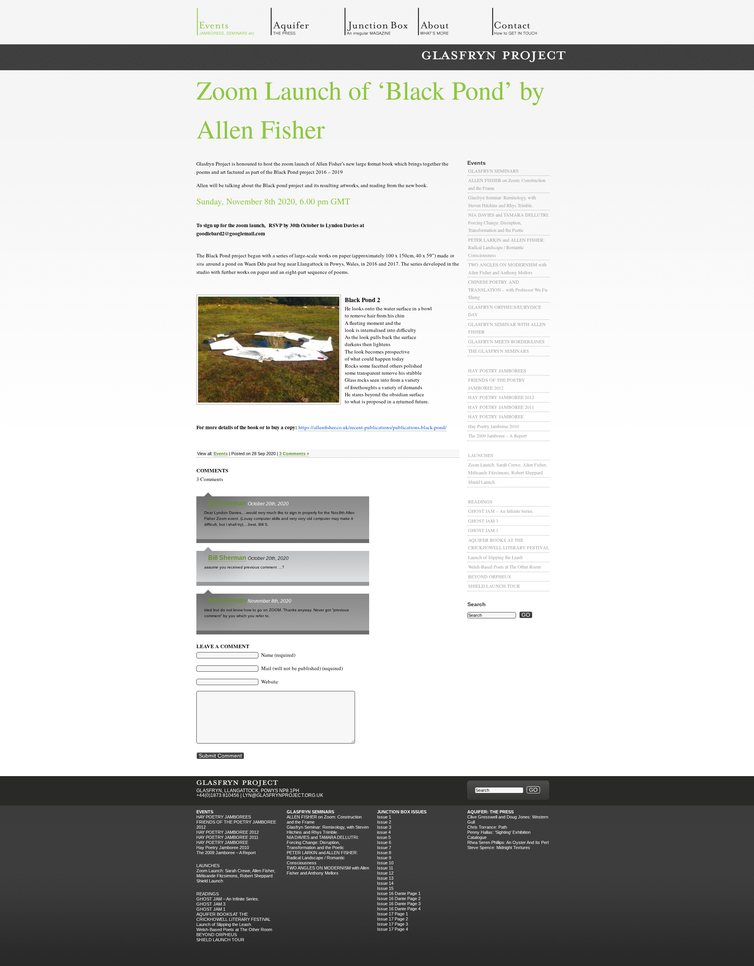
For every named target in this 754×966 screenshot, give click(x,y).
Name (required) (278, 654)
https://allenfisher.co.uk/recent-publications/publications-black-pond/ (372, 427)
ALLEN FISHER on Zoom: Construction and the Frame (506, 184)
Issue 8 (384, 852)
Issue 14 (385, 883)
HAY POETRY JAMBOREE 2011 (501, 407)
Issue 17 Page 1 (392, 913)
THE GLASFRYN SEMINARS (498, 351)
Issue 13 (385, 878)
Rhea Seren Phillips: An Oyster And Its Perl (508, 842)
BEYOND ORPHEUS (489, 576)
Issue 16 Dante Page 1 (399, 893)
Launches (480, 455)
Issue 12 (385, 873)
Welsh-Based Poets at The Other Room (504, 566)
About (455, 23)
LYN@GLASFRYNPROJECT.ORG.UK (283, 795)
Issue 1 (384, 817)
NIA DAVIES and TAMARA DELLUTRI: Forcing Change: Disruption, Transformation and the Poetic (508, 222)
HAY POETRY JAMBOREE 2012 (501, 397)
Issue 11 (385, 868)
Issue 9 (384, 857)
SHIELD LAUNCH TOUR (494, 586)
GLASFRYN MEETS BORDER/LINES (506, 341)
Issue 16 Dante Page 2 (399, 898)
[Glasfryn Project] (494, 56)
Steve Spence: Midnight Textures (498, 847)
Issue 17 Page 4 (392, 929)
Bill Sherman (227, 503)
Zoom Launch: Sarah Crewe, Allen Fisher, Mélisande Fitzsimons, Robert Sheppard (507, 468)
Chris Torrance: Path (487, 827)
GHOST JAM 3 (483, 521)
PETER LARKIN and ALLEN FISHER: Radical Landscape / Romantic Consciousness (506, 247)
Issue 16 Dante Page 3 (399, 903)
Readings (480, 501)
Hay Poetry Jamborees (497, 370)
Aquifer (307, 23)
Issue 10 (385, 862)
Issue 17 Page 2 (392, 919)
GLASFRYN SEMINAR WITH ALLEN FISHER (507, 328)
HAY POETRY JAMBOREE (495, 416)
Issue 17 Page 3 (392, 924)
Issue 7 (384, 847)
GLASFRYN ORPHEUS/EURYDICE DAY (504, 311)
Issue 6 (384, 842)
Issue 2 (384, 822)
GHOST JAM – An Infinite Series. (501, 511)
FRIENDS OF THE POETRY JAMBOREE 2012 (496, 384)
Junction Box (381, 23)
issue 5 (384, 837)
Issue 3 (384, 827)
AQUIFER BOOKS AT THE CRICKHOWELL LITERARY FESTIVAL (508, 544)
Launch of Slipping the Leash (495, 557)
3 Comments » (294, 453)
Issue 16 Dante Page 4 (399, 908)
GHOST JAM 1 (483, 530)
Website (269, 681)
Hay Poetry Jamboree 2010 (493, 426)
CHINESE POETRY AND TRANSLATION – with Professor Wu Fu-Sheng (508, 289)
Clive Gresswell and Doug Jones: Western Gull (507, 819)
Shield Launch (481, 482)
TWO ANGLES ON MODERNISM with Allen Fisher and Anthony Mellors (507, 268)
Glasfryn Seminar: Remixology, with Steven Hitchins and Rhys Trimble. (502, 201)
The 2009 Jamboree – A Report (497, 435)
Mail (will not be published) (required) (302, 668)
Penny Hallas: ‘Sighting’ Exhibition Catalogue (499, 835)
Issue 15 (385, 888)
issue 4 (384, 832)
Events (233, 23)
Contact (529, 23)
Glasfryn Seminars (493, 171)
